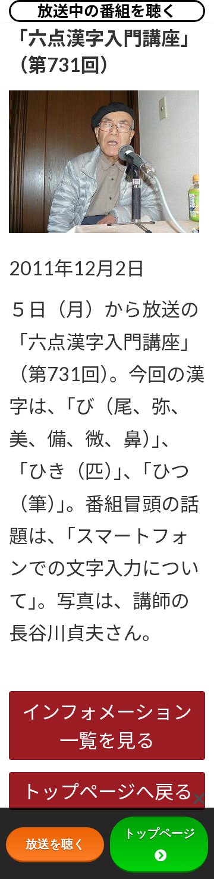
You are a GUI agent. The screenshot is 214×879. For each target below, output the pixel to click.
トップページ (159, 833)
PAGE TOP (197, 841)
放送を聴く (55, 844)
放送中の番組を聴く (107, 10)
